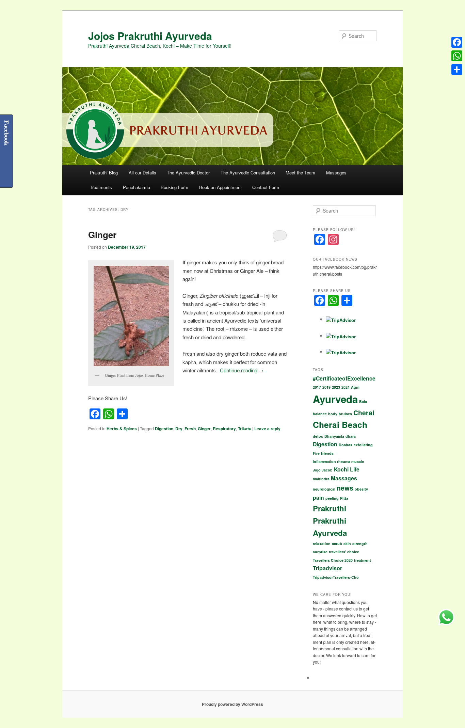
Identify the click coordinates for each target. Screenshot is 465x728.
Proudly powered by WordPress (232, 704)
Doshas (345, 444)
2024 (345, 387)
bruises (345, 413)
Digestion (164, 428)
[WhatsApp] (457, 56)
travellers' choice (344, 551)
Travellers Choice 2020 (333, 560)
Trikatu (244, 428)
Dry (178, 428)
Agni (355, 387)
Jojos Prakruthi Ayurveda (150, 35)
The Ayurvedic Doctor (188, 172)
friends (327, 453)
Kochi (341, 469)
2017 (317, 387)
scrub (337, 543)
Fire (316, 453)
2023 (336, 387)
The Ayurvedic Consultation (248, 172)
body (332, 413)
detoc (318, 436)
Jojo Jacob (323, 470)
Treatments (101, 187)
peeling (332, 498)
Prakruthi (329, 508)
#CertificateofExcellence (344, 378)
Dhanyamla (334, 436)
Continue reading (242, 370)
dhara (351, 436)
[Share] (457, 69)
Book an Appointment (220, 187)
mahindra (321, 478)
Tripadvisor (327, 568)
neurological (324, 489)
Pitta (344, 498)
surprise (320, 551)
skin (347, 543)
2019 (326, 387)
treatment (362, 560)
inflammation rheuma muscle (338, 461)
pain (318, 497)
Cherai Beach (340, 424)
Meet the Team (300, 172)
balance (320, 413)
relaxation (322, 543)
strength (360, 543)
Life (354, 469)
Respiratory (224, 428)
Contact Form (265, 187)
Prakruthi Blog (104, 172)
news (345, 488)
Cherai (363, 412)
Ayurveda (335, 399)
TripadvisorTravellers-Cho (336, 577)
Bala (363, 401)
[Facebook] (457, 42)
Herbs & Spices (122, 428)
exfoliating (363, 444)
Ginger (102, 234)
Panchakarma (136, 187)
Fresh (190, 428)
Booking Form (174, 187)
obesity (361, 489)
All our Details (142, 172)
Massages (336, 172)
